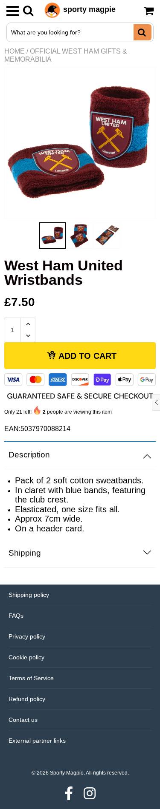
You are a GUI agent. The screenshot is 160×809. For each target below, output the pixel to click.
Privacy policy (27, 636)
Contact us (23, 719)
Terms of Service (31, 678)
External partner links (37, 740)
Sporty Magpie (67, 773)
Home (14, 51)
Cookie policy (26, 657)
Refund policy (27, 698)
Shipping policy (29, 594)
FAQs (16, 615)
